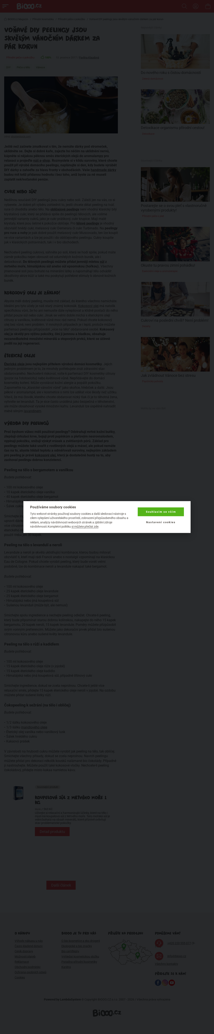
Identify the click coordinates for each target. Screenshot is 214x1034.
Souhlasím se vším (161, 511)
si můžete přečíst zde (84, 526)
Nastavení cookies (161, 522)
